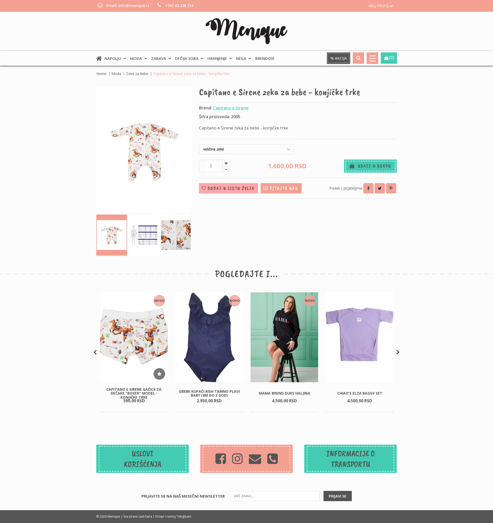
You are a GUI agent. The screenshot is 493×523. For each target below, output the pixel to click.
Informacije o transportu (350, 458)
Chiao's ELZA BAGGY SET (359, 393)
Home (101, 73)
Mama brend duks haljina (284, 393)
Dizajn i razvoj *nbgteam (173, 516)
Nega (241, 58)
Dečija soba (186, 58)
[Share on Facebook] (368, 188)
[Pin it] (391, 188)
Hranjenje (217, 58)
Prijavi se (337, 496)
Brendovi (264, 58)
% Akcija (338, 58)
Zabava (158, 58)
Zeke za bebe (137, 73)
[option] (134, 352)
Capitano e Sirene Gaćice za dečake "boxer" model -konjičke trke (134, 393)
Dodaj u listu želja (230, 188)
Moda (136, 58)
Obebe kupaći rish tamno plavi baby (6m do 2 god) (209, 393)
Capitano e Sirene (231, 108)
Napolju (113, 58)
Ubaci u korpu (373, 166)
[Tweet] (380, 188)
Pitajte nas (284, 188)
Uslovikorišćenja (143, 458)
